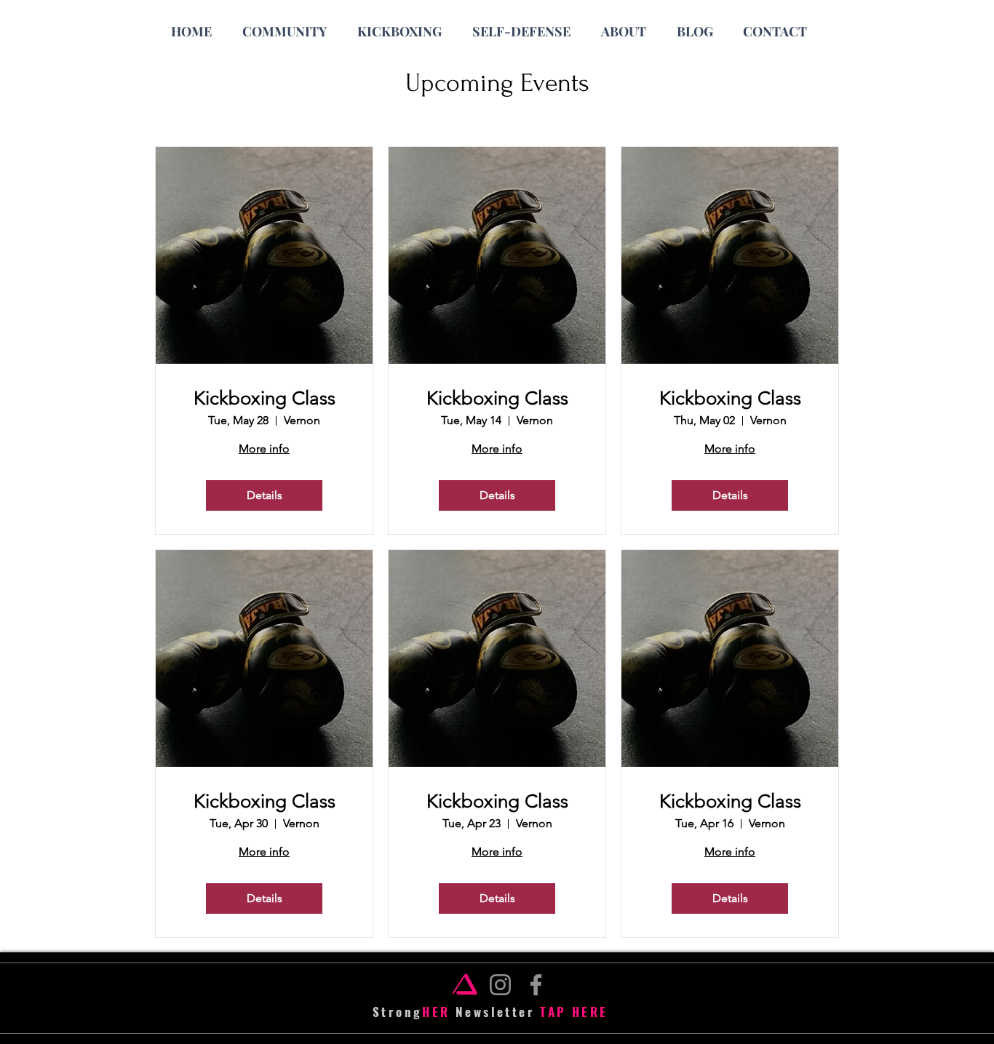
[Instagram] (500, 985)
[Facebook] (536, 985)
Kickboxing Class (264, 398)
